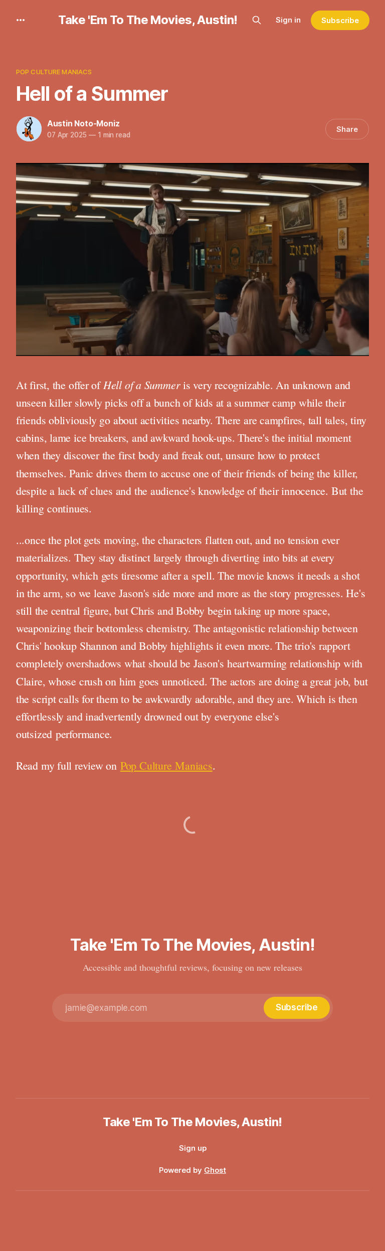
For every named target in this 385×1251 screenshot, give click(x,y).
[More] (21, 20)
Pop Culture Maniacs (54, 72)
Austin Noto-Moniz (83, 123)
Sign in (288, 20)
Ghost (215, 1170)
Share (347, 129)
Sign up (193, 1148)
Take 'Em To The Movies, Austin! (148, 20)
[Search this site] (257, 20)
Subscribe (340, 20)
